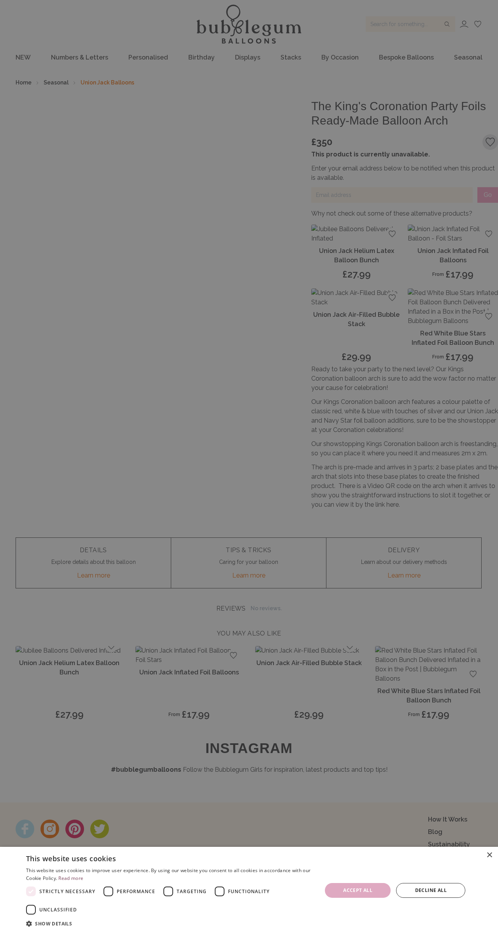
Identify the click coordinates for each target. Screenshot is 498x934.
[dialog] (249, 890)
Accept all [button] (357, 890)
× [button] (489, 855)
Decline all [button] (431, 890)
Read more (70, 878)
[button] (169, 923)
